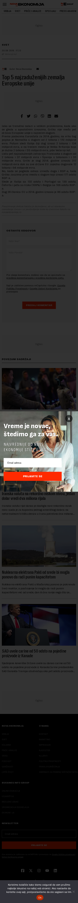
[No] (73, 891)
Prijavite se (32, 476)
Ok (40, 897)
